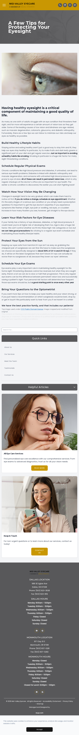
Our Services (9, 354)
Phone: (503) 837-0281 (39, 648)
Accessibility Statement (52, 701)
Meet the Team (10, 361)
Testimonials (9, 368)
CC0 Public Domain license (32, 309)
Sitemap (40, 704)
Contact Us (8, 375)
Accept (40, 729)
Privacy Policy (68, 701)
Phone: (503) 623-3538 (39, 590)
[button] (4, 5)
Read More (39, 468)
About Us (8, 347)
